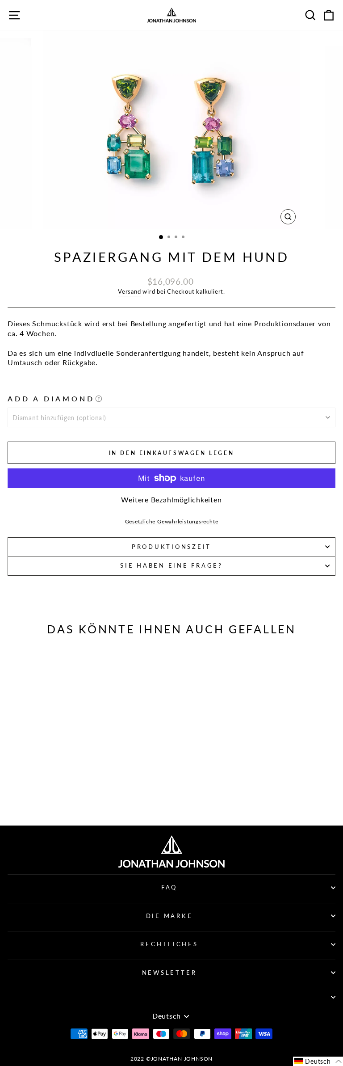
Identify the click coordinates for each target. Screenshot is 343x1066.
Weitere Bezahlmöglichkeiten (171, 500)
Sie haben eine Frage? (171, 565)
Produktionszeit (171, 547)
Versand (129, 291)
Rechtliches (169, 944)
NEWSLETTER (169, 972)
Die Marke (169, 916)
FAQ (169, 887)
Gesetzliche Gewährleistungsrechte (171, 521)
